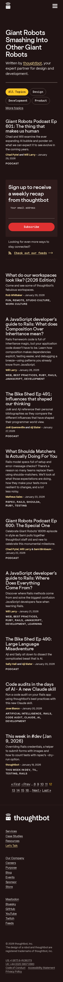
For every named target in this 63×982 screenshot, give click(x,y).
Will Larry (29, 155)
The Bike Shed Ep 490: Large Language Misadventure (29, 643)
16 (27, 790)
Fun (8, 300)
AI (38, 717)
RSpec (10, 502)
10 (42, 784)
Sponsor (11, 882)
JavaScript (14, 379)
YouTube (11, 914)
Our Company (15, 858)
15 (22, 790)
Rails (52, 375)
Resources (12, 841)
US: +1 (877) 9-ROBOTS (19, 960)
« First (15, 784)
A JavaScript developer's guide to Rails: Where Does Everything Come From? (31, 580)
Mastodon (12, 899)
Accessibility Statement (41, 968)
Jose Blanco (13, 708)
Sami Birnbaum (42, 549)
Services (11, 831)
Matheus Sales (14, 497)
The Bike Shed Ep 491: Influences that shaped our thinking (29, 398)
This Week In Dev (18, 770)
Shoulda (33, 502)
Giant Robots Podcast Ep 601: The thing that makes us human (31, 126)
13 (13, 790)
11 (46, 784)
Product (41, 100)
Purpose (11, 868)
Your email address (22, 207)
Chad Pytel (12, 155)
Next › (36, 790)
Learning (35, 624)
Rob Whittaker (14, 295)
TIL (34, 770)
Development (18, 100)
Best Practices (25, 375)
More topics (14, 108)
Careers (11, 863)
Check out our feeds (30, 253)
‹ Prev (26, 784)
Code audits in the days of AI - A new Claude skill (31, 686)
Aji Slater (35, 427)
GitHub (10, 909)
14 (18, 790)
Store (9, 887)
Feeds (10, 923)
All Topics (17, 92)
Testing (21, 506)
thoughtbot (32, 63)
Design (38, 92)
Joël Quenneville (15, 427)
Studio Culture (38, 300)
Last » (46, 790)
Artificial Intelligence (23, 714)
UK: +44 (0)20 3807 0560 (20, 964)
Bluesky (11, 904)
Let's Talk (12, 846)
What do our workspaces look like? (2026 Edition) (31, 277)
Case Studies (14, 836)
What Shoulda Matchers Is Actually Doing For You (31, 453)
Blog (9, 872)
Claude (30, 717)
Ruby (42, 375)
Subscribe (31, 227)
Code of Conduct (15, 968)
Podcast (12, 163)
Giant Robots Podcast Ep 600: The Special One (31, 523)
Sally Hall (11, 664)
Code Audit (14, 717)
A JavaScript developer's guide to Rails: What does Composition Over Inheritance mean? (31, 326)
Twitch (10, 918)
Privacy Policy (14, 971)
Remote (18, 300)
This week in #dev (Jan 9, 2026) (28, 738)
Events (10, 877)
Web (9, 375)
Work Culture (16, 304)
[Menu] (54, 6)
